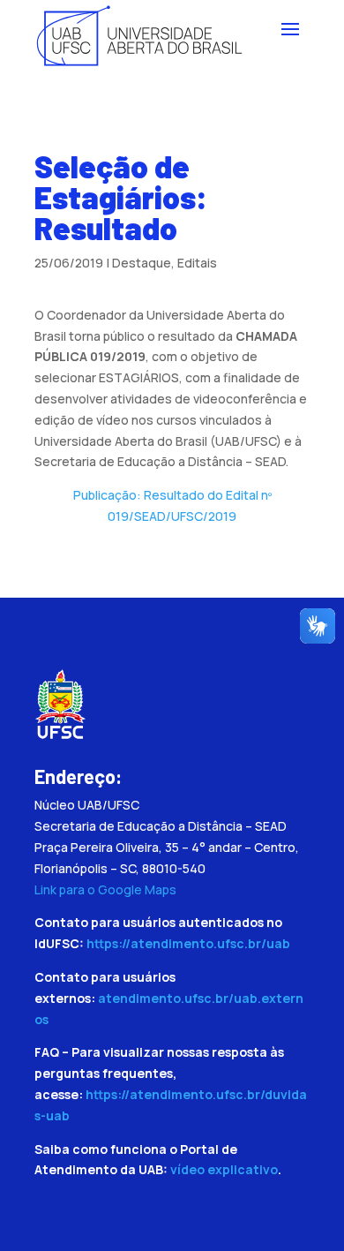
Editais (197, 262)
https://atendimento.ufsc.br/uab (188, 943)
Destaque (141, 262)
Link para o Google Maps (105, 889)
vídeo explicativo (224, 1169)
